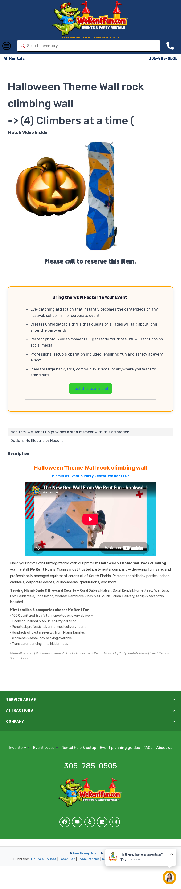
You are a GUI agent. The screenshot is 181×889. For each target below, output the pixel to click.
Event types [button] (44, 747)
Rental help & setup (79, 747)
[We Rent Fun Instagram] (114, 822)
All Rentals (14, 58)
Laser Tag (67, 859)
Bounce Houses (44, 859)
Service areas (21, 700)
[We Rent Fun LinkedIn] (102, 822)
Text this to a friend (90, 388)
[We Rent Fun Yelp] (89, 822)
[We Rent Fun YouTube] (77, 822)
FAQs (148, 747)
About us (164, 747)
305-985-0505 (163, 58)
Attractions (19, 711)
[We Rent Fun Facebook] (64, 822)
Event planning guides (120, 747)
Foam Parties (89, 859)
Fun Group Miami (86, 853)
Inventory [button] (18, 747)
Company (15, 722)
